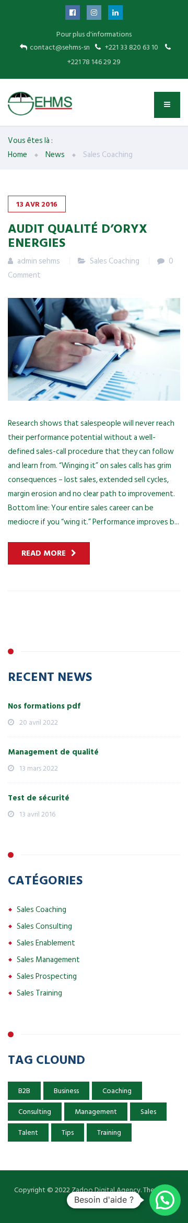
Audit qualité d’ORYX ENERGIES (77, 235)
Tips (68, 1132)
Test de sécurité (38, 798)
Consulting (34, 1112)
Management (96, 1112)
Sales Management (48, 959)
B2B (24, 1091)
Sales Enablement (46, 943)
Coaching (117, 1091)
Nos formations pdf (44, 706)
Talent (28, 1132)
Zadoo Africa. (94, 1203)
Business (66, 1091)
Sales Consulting (44, 926)
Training (109, 1132)
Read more (43, 553)
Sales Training (39, 993)
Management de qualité (53, 752)
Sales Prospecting (47, 976)
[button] (165, 1200)
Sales (148, 1112)
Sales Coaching (114, 261)
